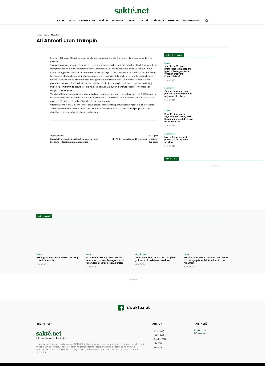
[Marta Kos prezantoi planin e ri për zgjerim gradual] (205, 141)
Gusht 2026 (159, 331)
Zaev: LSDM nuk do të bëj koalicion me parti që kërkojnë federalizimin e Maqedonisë (74, 140)
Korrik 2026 (159, 335)
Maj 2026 (158, 343)
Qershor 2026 (160, 339)
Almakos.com (200, 330)
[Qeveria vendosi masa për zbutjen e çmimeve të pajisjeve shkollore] (205, 95)
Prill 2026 (158, 347)
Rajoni (46, 35)
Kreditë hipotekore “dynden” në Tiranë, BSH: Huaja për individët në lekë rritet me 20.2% (178, 118)
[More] (160, 128)
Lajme (167, 63)
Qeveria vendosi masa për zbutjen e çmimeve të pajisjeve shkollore (178, 94)
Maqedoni (55, 35)
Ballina (39, 35)
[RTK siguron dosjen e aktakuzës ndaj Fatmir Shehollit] (58, 236)
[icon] (120, 309)
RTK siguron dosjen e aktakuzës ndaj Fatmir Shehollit (57, 259)
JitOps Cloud (200, 333)
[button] (206, 20)
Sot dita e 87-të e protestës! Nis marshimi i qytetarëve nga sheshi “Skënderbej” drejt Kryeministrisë (178, 71)
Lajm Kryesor (170, 88)
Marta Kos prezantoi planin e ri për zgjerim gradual (176, 140)
